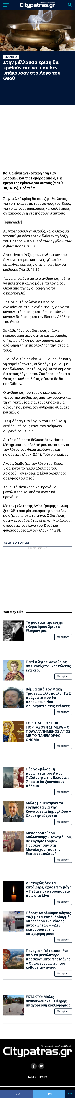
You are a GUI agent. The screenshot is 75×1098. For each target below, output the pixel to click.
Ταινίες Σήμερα (37, 1076)
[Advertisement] (37, 578)
